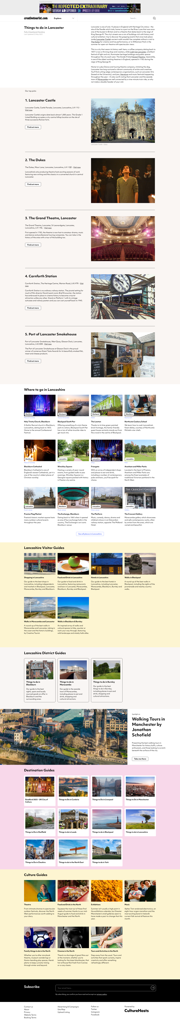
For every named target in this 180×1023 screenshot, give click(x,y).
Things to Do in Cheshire (35, 862)
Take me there (140, 759)
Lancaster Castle (103, 39)
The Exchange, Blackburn (68, 514)
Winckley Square (65, 466)
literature (124, 74)
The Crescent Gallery (133, 514)
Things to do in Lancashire (137, 832)
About (26, 1009)
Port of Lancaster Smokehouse (53, 334)
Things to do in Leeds (67, 832)
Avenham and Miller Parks (136, 466)
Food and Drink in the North (69, 904)
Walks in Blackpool (133, 577)
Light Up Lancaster (138, 52)
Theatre (27, 904)
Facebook (95, 1014)
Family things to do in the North (37, 951)
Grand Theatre (138, 57)
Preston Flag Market (32, 514)
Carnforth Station (43, 276)
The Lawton (96, 421)
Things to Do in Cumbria (69, 799)
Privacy (27, 1012)
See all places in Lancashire (90, 534)
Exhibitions (96, 904)
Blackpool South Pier (66, 421)
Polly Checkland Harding (34, 32)
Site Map (61, 1009)
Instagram (95, 1012)
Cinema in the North (66, 951)
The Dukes (95, 42)
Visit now (28, 110)
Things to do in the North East (71, 862)
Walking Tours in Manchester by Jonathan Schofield (148, 727)
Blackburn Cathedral (33, 466)
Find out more (33, 127)
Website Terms (30, 1015)
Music (127, 904)
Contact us (28, 1007)
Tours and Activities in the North (104, 951)
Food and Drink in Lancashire (70, 577)
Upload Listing (64, 1012)
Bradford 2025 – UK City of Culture (36, 800)
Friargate (95, 466)
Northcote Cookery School (136, 421)
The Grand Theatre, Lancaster (53, 218)
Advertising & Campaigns (68, 1007)
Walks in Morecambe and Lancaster (39, 621)
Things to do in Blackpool (102, 832)
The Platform (96, 514)
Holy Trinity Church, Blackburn (37, 421)
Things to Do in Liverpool (102, 799)
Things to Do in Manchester (137, 799)
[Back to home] (36, 19)
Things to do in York (100, 862)
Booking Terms (30, 1018)
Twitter (94, 1009)
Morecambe (103, 79)
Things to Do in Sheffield (35, 832)
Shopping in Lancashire (34, 577)
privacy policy (102, 994)
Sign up (153, 988)
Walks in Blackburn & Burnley (70, 621)
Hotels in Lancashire (99, 577)
